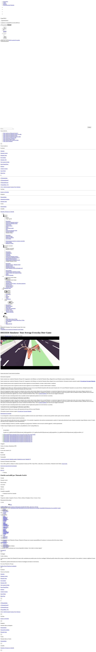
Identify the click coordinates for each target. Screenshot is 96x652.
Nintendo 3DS (4, 159)
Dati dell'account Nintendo (8, 5)
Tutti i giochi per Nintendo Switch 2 (10, 133)
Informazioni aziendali (19, 506)
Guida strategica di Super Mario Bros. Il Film (15, 320)
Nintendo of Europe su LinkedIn (7, 211)
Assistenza (13, 506)
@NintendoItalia (4, 178)
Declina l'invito (4, 566)
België (4, 509)
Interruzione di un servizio (24, 508)
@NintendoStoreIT (4, 180)
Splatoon (2, 166)
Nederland (5, 536)
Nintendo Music (9, 287)
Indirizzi (5, 3)
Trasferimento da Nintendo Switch (13, 260)
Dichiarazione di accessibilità (51, 508)
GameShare (8, 255)
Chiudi (2, 542)
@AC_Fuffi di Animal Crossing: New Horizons (10, 187)
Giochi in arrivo (9, 225)
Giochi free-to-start (10, 228)
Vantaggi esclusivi (9, 285)
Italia (4, 516)
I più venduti (8, 238)
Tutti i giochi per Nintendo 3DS (9, 137)
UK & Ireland (6, 532)
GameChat (8, 254)
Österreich (5, 525)
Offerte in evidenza (10, 237)
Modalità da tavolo (21, 459)
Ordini (4, 2)
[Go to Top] (48, 326)
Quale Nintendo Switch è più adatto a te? (14, 268)
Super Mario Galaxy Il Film (11, 319)
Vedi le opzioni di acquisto (14, 40)
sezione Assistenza (43, 393)
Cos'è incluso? (9, 282)
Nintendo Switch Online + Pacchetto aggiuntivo (16, 283)
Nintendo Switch (4, 153)
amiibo (7, 274)
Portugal (5, 527)
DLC (7, 229)
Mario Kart (3, 173)
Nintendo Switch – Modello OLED (13, 264)
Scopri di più (64, 463)
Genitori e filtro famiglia (5, 506)
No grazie (3, 550)
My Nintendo (8, 321)
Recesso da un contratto (34, 508)
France (4, 513)
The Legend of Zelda (5, 162)
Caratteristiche (9, 253)
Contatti (58, 508)
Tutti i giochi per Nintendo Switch (10, 135)
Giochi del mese (9, 236)
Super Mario (3, 170)
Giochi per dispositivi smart (11, 230)
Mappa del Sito (9, 323)
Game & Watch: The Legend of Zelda (13, 272)
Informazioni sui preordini (6, 413)
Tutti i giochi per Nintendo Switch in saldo (12, 136)
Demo (7, 227)
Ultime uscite (8, 224)
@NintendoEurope (4, 182)
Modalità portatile (13, 459)
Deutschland (5, 511)
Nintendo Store (4, 155)
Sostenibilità (42, 508)
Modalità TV (28, 459)
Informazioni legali (14, 508)
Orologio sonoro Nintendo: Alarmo (13, 271)
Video (7, 297)
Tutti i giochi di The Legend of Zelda (10, 140)
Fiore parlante (8, 270)
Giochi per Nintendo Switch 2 (12, 222)
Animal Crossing (4, 168)
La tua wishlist (9, 242)
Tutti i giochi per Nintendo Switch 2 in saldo (12, 134)
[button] (49, 215)
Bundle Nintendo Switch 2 (11, 258)
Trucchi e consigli (9, 310)
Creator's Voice (9, 309)
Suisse (4, 529)
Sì (5, 550)
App (7, 295)
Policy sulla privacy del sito (32, 506)
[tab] (48, 504)
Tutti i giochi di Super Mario (9, 139)
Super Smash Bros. (4, 164)
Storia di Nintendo (9, 275)
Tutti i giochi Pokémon (8, 141)
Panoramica (5, 1)
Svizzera (5, 543)
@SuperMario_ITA (5, 184)
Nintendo (2, 151)
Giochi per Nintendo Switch (11, 223)
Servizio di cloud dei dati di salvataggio (9, 465)
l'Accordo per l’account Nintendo (87, 381)
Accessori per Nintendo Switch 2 (12, 257)
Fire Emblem (3, 157)
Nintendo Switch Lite (10, 267)
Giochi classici (9, 284)
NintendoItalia (3, 197)
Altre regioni (5, 547)
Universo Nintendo (10, 231)
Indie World (8, 307)
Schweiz (5, 541)
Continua (5, 542)
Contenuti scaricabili (5, 459)
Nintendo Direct (9, 306)
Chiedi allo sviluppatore (11, 308)
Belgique (5, 518)
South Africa (5, 526)
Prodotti (7, 296)
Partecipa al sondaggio (11, 566)
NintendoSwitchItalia (5, 199)
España (4, 512)
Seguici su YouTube (5, 192)
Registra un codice (9, 243)
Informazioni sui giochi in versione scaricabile (15, 241)
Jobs (7, 322)
